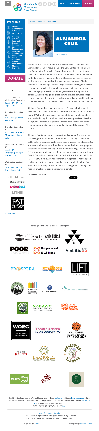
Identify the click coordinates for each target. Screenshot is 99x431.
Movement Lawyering (16, 67)
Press (49, 413)
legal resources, (78, 398)
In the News (10, 213)
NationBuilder (86, 424)
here (64, 406)
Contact (42, 413)
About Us (41, 21)
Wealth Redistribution (17, 63)
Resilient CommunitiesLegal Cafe (17, 28)
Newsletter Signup (70, 3)
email (36, 424)
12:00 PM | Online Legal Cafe (13, 104)
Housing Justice (15, 38)
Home (32, 21)
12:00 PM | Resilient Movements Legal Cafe (14, 135)
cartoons (58, 398)
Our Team (52, 21)
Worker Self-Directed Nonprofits (17, 57)
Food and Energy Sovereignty (17, 43)
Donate (88, 3)
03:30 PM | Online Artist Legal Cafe (13, 169)
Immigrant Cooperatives (17, 52)
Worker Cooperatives (17, 48)
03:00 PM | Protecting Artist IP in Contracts (14, 153)
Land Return (17, 33)
